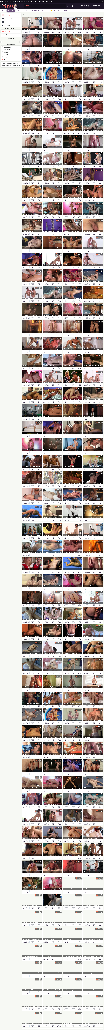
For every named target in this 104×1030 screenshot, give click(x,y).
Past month (7, 54)
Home (4, 10)
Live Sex (40, 10)
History (34, 10)
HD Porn (56, 10)
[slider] (1, 42)
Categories (10, 10)
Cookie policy (16, 65)
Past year (6, 57)
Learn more (49, 1)
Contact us (16, 63)
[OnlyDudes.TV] (11, 6)
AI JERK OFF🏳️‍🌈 (48, 10)
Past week (6, 52)
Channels (19, 10)
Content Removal (7, 65)
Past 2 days (7, 49)
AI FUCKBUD (64, 10)
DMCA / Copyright (7, 63)
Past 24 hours (7, 47)
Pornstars (26, 10)
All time (6, 59)
